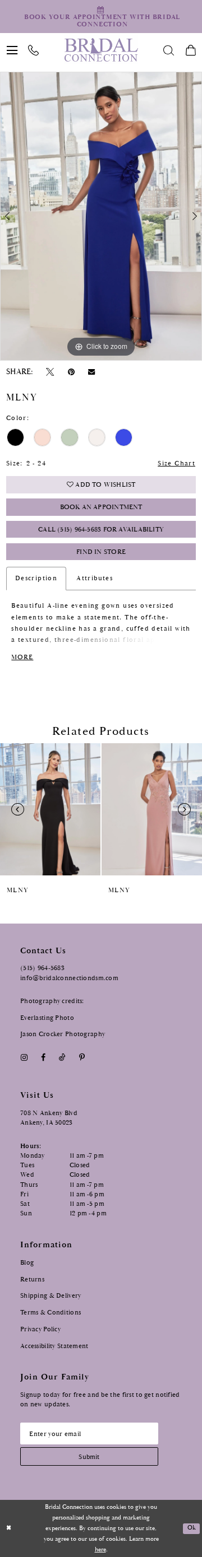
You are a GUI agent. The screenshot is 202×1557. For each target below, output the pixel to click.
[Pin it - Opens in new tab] (71, 372)
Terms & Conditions (50, 1312)
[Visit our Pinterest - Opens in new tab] (82, 1058)
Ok (191, 1528)
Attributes (94, 578)
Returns (32, 1279)
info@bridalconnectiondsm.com (69, 977)
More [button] (22, 657)
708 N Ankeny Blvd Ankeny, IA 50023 (48, 1117)
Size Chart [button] (176, 463)
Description (36, 578)
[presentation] (50, 809)
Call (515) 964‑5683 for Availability (101, 529)
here (100, 1550)
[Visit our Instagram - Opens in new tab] (23, 1058)
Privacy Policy (40, 1329)
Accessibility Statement (54, 1345)
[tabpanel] (101, 216)
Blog (27, 1262)
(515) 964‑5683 (42, 967)
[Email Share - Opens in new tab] (91, 372)
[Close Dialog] (9, 1528)
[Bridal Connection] (101, 49)
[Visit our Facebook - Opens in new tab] (42, 1058)
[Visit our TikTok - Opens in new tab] (62, 1058)
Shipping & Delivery (50, 1295)
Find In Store (101, 552)
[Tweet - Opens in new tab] (50, 372)
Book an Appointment (101, 507)
